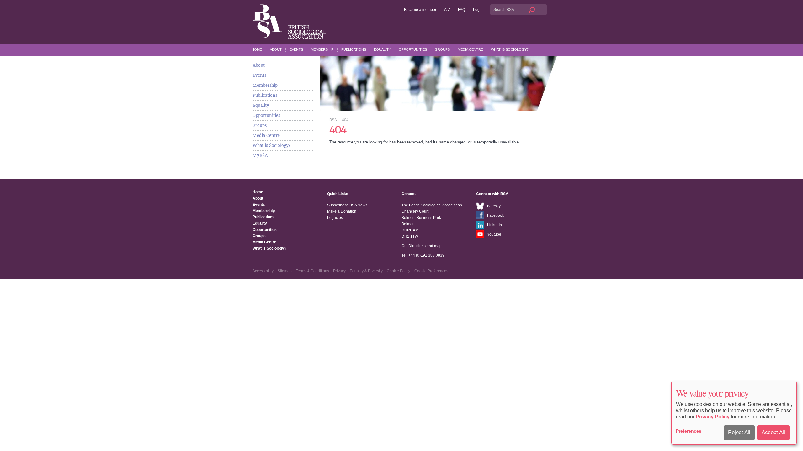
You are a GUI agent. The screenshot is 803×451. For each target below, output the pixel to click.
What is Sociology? (510, 49)
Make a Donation (341, 211)
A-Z (447, 10)
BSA (333, 120)
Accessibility (263, 271)
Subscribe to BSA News (347, 205)
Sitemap (285, 271)
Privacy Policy (713, 416)
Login (478, 10)
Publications (353, 49)
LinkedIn (494, 225)
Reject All (739, 432)
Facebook (495, 215)
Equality (382, 49)
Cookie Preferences (431, 271)
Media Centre (470, 49)
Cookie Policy (398, 271)
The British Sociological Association (289, 21)
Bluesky (494, 206)
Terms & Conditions (312, 271)
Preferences (688, 430)
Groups (442, 49)
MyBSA (260, 155)
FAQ (461, 10)
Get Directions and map (422, 246)
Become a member (420, 10)
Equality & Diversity (366, 271)
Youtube (494, 234)
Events (296, 49)
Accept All (773, 432)
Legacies (335, 217)
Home (257, 49)
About (276, 49)
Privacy (339, 271)
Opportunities (413, 49)
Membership (322, 49)
